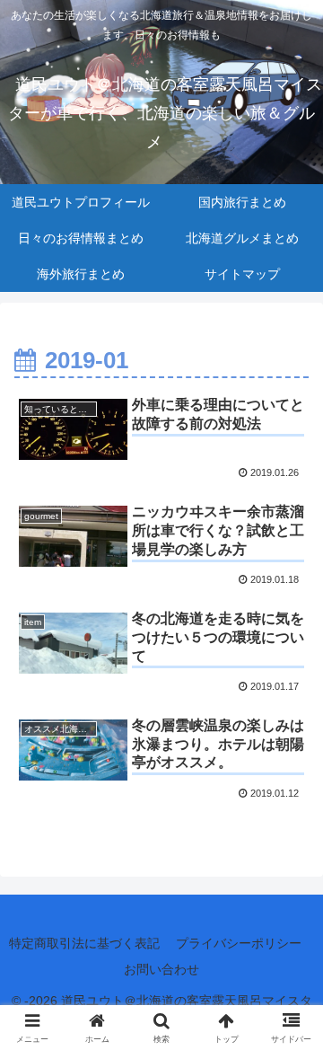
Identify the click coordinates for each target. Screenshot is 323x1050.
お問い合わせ (161, 969)
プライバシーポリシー (238, 943)
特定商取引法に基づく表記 (84, 943)
